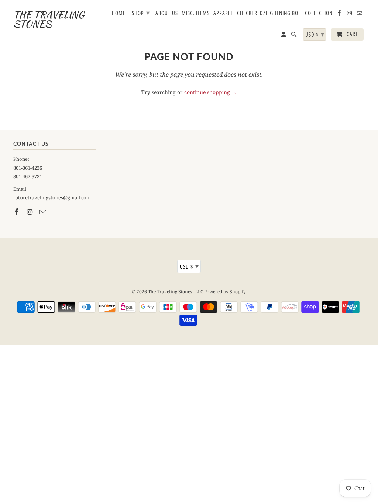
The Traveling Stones (170, 292)
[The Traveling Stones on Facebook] (17, 211)
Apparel (223, 13)
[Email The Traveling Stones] (43, 211)
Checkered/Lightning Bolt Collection (285, 13)
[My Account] (284, 36)
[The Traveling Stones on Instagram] (30, 211)
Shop (141, 12)
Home (119, 13)
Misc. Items (196, 13)
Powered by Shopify (225, 292)
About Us (166, 13)
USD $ (189, 266)
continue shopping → (210, 92)
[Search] (294, 36)
